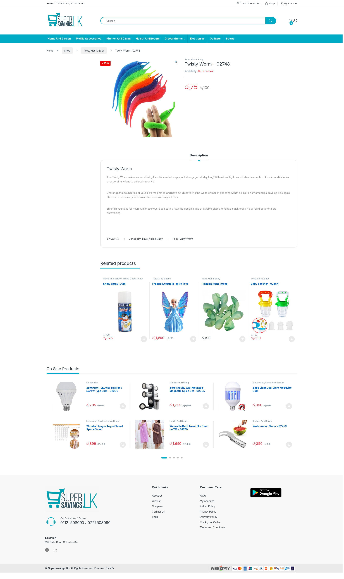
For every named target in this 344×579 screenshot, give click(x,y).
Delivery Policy (208, 516)
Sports (230, 38)
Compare (157, 506)
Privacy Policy (208, 511)
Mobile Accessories (88, 38)
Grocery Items (174, 38)
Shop (272, 3)
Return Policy (207, 506)
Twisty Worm (185, 238)
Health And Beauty (147, 38)
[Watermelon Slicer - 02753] (234, 434)
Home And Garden (59, 38)
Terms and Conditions (212, 527)
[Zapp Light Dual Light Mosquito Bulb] (234, 396)
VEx (112, 568)
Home (50, 50)
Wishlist (156, 500)
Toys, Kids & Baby (94, 50)
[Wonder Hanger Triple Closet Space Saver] (68, 434)
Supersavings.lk (58, 568)
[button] (164, 457)
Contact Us (158, 511)
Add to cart (144, 339)
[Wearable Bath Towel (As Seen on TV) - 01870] (151, 434)
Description (199, 155)
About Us (157, 495)
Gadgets (215, 38)
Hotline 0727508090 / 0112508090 (65, 3)
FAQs (203, 495)
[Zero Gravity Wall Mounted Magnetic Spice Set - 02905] (151, 396)
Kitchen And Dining (118, 38)
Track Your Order (250, 3)
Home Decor (129, 278)
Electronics (197, 38)
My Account (290, 3)
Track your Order (210, 522)
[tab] (199, 157)
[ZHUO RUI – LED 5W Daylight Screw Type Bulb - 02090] (68, 396)
